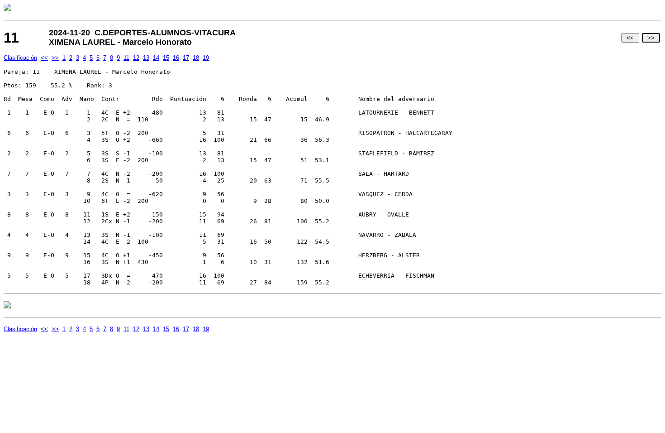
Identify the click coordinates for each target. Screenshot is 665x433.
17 (186, 57)
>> (651, 37)
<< (630, 37)
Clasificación (20, 57)
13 (146, 57)
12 (136, 57)
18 (196, 57)
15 (166, 57)
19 (206, 57)
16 (176, 57)
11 (126, 57)
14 (156, 57)
